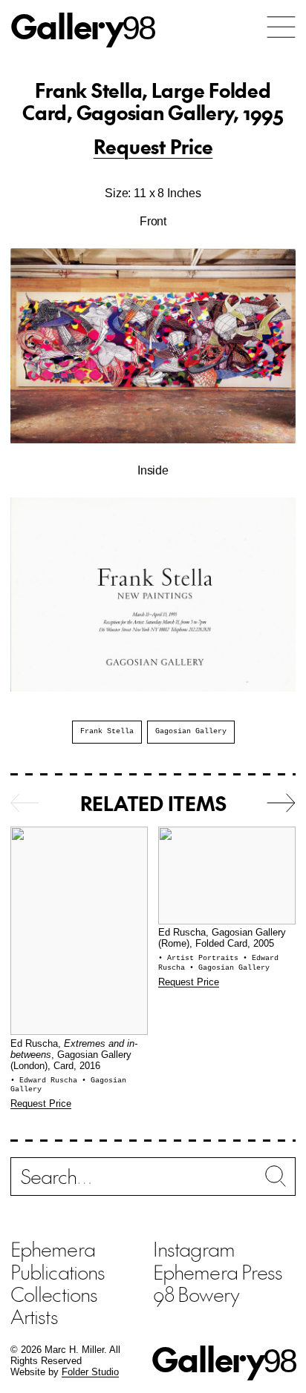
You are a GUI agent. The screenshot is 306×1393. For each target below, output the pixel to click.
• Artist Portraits (200, 958)
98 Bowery (196, 1293)
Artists (34, 1316)
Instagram (194, 1248)
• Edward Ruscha (46, 1080)
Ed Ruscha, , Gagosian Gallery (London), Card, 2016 (73, 1055)
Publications (57, 1271)
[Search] (153, 1181)
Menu (281, 27)
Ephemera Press (217, 1271)
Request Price (153, 146)
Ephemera (52, 1248)
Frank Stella (107, 731)
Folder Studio (90, 1372)
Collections (53, 1293)
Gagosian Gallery (191, 731)
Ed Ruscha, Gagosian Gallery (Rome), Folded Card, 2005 (222, 938)
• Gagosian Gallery (229, 968)
